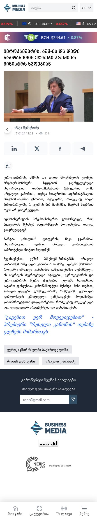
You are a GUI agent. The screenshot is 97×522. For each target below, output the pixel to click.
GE (84, 7)
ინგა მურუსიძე (26, 127)
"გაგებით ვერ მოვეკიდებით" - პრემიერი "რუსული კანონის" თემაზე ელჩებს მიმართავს (48, 324)
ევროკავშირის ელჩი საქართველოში (37, 349)
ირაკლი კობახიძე (61, 361)
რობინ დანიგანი (21, 361)
